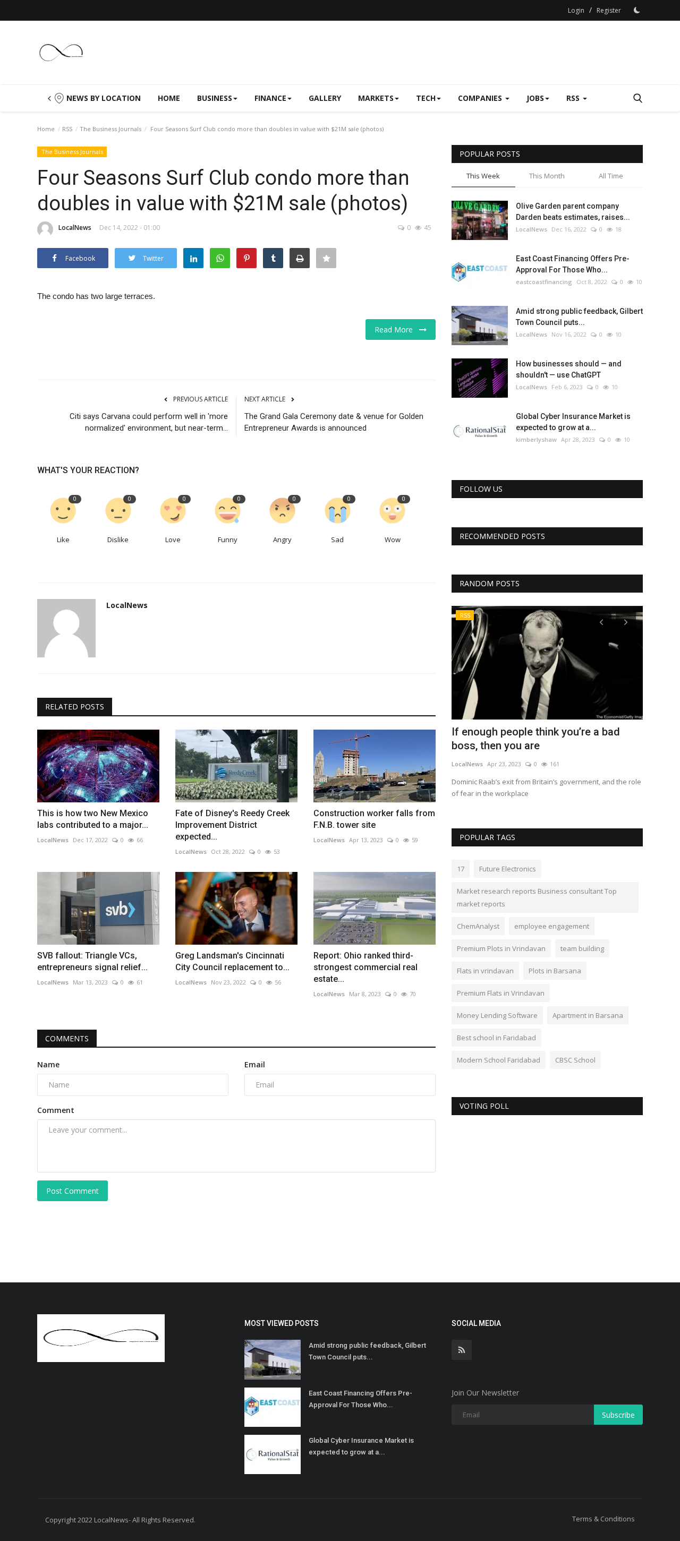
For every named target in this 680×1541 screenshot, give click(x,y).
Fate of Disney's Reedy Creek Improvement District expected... (232, 825)
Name (48, 1064)
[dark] (637, 10)
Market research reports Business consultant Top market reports (537, 897)
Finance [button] (270, 98)
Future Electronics (507, 869)
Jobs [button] (535, 98)
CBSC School (575, 1060)
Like (63, 539)
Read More (397, 329)
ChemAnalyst (478, 926)
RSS (67, 129)
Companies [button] (481, 98)
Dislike (118, 539)
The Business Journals (110, 129)
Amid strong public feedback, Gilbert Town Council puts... (579, 317)
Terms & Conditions (603, 1518)
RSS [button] (574, 98)
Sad (337, 539)
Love (173, 539)
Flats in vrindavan (485, 970)
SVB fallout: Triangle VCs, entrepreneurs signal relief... (92, 961)
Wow (393, 539)
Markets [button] (376, 98)
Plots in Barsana (555, 970)
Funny (227, 539)
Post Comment (72, 1191)
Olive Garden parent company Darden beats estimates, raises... (573, 211)
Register (609, 10)
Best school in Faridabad (496, 1037)
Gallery (325, 98)
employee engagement (551, 926)
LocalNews (74, 227)
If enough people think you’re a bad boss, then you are (536, 738)
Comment (55, 1110)
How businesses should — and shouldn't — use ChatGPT (569, 369)
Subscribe (618, 1415)
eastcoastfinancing (544, 282)
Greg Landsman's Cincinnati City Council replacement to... (232, 961)
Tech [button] (426, 98)
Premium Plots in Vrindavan (501, 948)
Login (576, 10)
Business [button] (214, 98)
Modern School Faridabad (498, 1060)
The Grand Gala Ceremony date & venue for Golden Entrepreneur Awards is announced (333, 422)
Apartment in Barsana (587, 1015)
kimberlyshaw (536, 439)
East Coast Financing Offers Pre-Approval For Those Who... (573, 264)
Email (254, 1064)
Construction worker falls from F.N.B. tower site (374, 819)
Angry (282, 539)
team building (582, 948)
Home (169, 98)
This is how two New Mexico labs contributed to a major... (92, 819)
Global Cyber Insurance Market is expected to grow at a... (573, 422)
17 (460, 869)
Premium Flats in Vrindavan (501, 993)
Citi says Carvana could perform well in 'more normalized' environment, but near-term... (149, 422)
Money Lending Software (497, 1015)
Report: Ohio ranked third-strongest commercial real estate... (365, 967)
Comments (67, 1038)
